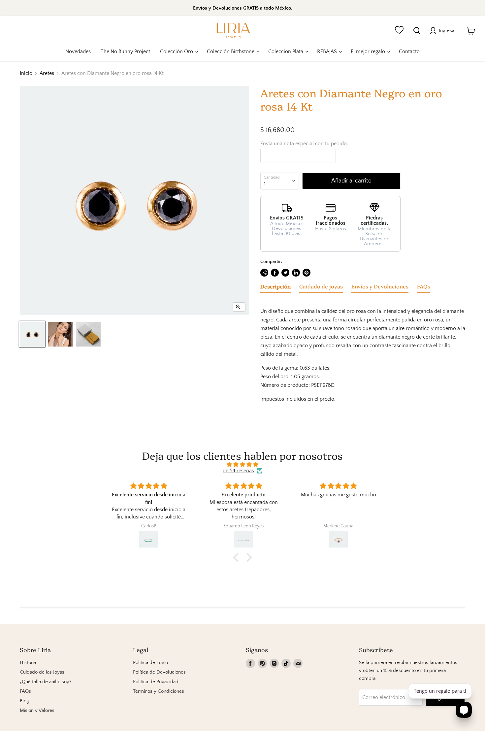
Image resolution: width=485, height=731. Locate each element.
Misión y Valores (37, 710)
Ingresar (447, 30)
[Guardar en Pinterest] (306, 273)
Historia (28, 662)
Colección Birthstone (231, 51)
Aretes (47, 73)
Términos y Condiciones (158, 691)
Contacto (409, 51)
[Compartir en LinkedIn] (296, 273)
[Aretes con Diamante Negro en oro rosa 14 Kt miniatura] (32, 334)
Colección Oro (177, 51)
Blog (24, 701)
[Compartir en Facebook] (275, 273)
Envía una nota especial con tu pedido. (304, 144)
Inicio (26, 73)
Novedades (78, 51)
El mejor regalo (368, 51)
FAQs (25, 691)
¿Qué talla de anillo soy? (45, 681)
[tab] (275, 287)
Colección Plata (286, 51)
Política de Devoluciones (159, 672)
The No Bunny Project (125, 51)
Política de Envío (150, 662)
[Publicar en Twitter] (285, 273)
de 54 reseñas (238, 471)
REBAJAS (327, 51)
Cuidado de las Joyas (42, 672)
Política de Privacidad (155, 681)
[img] (242, 464)
